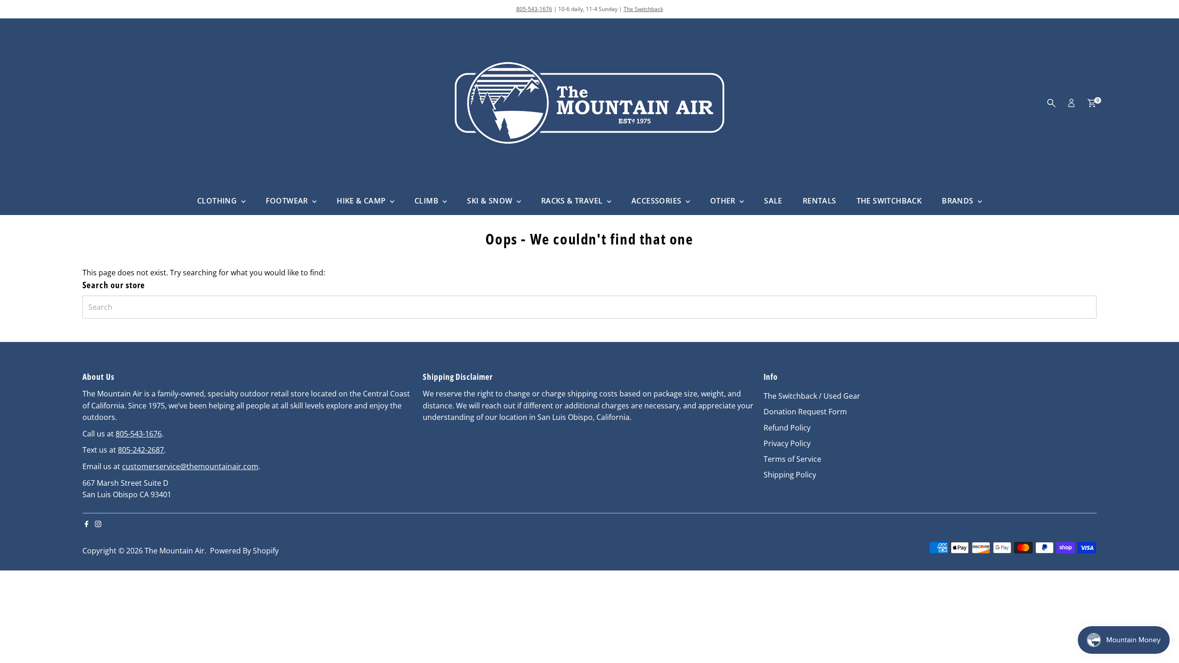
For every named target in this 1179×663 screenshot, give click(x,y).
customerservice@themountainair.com (190, 466)
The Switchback (643, 9)
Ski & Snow (490, 201)
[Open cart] (1092, 103)
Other (723, 201)
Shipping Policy (790, 475)
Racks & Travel (573, 201)
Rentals (819, 201)
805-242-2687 (141, 450)
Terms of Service (792, 459)
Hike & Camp (362, 201)
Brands (958, 201)
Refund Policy (787, 428)
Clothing (218, 201)
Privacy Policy (787, 443)
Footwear (288, 201)
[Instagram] (98, 524)
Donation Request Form (805, 412)
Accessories (657, 201)
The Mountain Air (174, 551)
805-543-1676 (534, 9)
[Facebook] (86, 524)
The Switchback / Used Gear (812, 396)
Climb (427, 201)
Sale (773, 201)
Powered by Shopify (244, 551)
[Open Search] (1051, 103)
